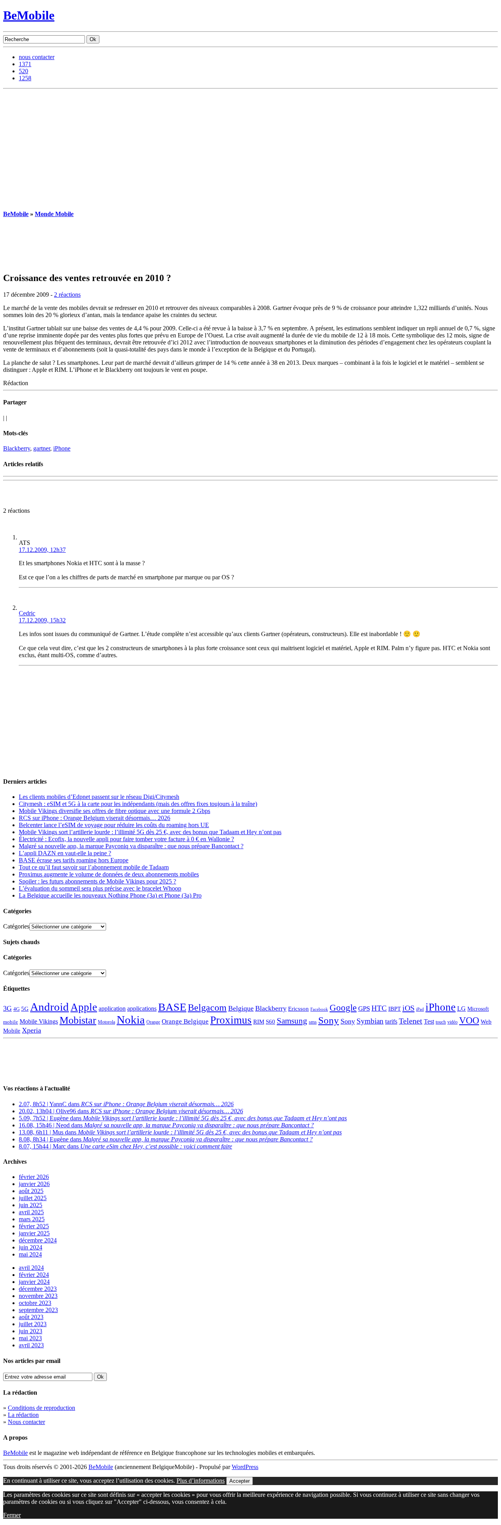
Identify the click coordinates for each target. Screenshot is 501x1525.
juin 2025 (30, 1205)
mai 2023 (30, 1338)
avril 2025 (31, 1212)
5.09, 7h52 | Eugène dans (183, 1118)
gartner (41, 448)
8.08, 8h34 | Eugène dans (166, 1139)
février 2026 (34, 1176)
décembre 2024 (38, 1240)
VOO (469, 1020)
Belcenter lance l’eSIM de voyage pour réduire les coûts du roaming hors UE (114, 825)
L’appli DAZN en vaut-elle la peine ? (65, 853)
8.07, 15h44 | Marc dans (125, 1146)
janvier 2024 (34, 1281)
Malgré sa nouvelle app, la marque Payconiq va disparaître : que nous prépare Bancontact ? (131, 846)
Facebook (319, 1009)
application (112, 1008)
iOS (408, 1008)
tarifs (391, 1021)
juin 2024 (30, 1247)
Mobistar (77, 1020)
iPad (420, 1009)
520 (23, 71)
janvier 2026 (34, 1184)
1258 (25, 78)
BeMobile (28, 15)
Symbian (370, 1021)
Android (49, 1006)
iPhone (61, 448)
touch (441, 1022)
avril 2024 (31, 1267)
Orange (153, 1022)
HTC (379, 1008)
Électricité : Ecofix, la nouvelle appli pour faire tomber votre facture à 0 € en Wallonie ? (126, 839)
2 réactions (67, 294)
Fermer (12, 1515)
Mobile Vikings (39, 1021)
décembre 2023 (38, 1288)
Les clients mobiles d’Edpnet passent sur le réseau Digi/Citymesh (99, 796)
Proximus (231, 1020)
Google (343, 1008)
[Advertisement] (250, 147)
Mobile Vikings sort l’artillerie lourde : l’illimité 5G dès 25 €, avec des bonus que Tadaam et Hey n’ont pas (150, 832)
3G (7, 1008)
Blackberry (16, 448)
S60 (270, 1021)
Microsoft (478, 1009)
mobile (10, 1022)
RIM (258, 1021)
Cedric (27, 613)
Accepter (239, 1481)
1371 (25, 64)
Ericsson (298, 1008)
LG (461, 1008)
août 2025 (31, 1191)
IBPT (394, 1009)
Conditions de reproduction (41, 1407)
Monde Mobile (54, 214)
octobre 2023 (35, 1303)
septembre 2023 (38, 1310)
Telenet (410, 1021)
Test (429, 1021)
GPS (364, 1008)
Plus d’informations (201, 1480)
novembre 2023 (38, 1295)
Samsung (292, 1021)
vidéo (452, 1022)
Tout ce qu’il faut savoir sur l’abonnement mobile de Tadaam (94, 867)
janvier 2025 (34, 1233)
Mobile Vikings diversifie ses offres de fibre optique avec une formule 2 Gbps (114, 811)
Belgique (241, 1008)
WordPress (245, 1467)
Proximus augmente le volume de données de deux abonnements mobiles (109, 874)
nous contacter (36, 57)
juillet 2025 (33, 1198)
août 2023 (31, 1317)
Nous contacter (26, 1422)
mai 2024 (30, 1254)
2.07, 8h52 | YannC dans (126, 1104)
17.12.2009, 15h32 (42, 620)
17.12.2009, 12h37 (42, 549)
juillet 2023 (33, 1324)
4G (16, 1009)
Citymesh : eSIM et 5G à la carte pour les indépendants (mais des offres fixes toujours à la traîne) (138, 803)
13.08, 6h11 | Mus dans (180, 1132)
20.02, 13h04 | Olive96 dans (131, 1111)
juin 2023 (30, 1331)
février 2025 (34, 1226)
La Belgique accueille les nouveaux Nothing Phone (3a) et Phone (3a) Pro (110, 895)
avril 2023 (31, 1345)
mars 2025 (32, 1219)
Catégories (16, 926)
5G (25, 1009)
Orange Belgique (185, 1021)
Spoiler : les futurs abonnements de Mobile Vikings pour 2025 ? (97, 881)
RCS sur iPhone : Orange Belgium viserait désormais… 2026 (94, 818)
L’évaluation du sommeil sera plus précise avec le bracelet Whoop (100, 888)
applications (142, 1008)
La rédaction (23, 1414)
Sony (328, 1020)
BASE (172, 1007)
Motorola (106, 1022)
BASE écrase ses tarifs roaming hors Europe (73, 860)
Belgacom (207, 1007)
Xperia (31, 1030)
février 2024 (34, 1274)
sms (313, 1022)
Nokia (131, 1019)
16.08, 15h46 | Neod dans (166, 1125)
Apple (83, 1007)
